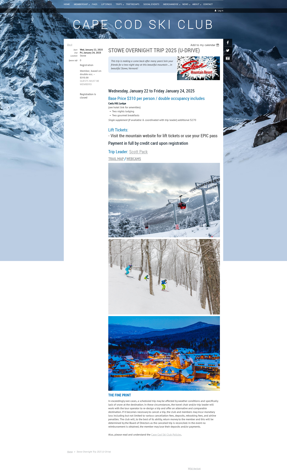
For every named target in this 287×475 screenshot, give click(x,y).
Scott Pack (138, 152)
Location (73, 55)
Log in (220, 10)
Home (70, 451)
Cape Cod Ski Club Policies (166, 434)
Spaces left (73, 60)
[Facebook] (227, 42)
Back (69, 44)
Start (75, 49)
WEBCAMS (133, 158)
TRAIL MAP (116, 158)
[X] (227, 50)
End (75, 52)
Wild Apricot (194, 468)
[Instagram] (227, 58)
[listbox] (205, 45)
